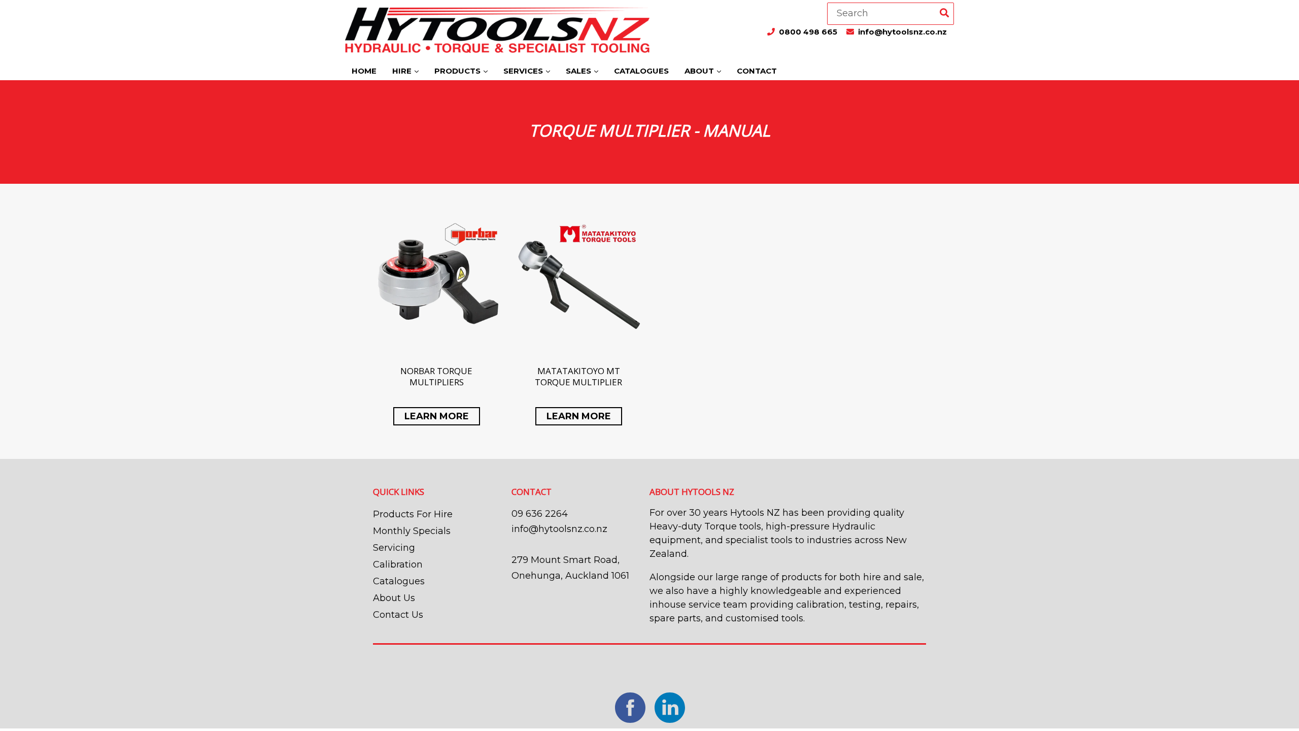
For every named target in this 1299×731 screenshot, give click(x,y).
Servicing (394, 547)
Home (364, 71)
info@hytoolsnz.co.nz (902, 32)
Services (524, 71)
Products (458, 71)
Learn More (436, 416)
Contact (757, 71)
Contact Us (398, 614)
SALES (579, 71)
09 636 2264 (539, 513)
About (700, 71)
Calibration (398, 564)
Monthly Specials (412, 531)
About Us (394, 598)
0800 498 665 (809, 32)
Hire (403, 71)
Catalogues (641, 71)
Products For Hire (413, 514)
